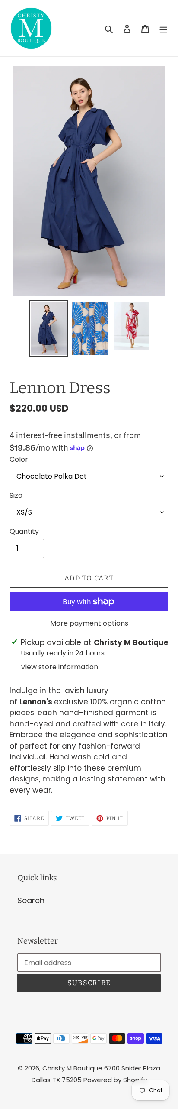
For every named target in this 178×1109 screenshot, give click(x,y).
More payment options (89, 623)
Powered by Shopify (115, 1079)
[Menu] (163, 28)
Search (30, 900)
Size (16, 495)
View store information (59, 667)
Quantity (24, 531)
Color (19, 459)
